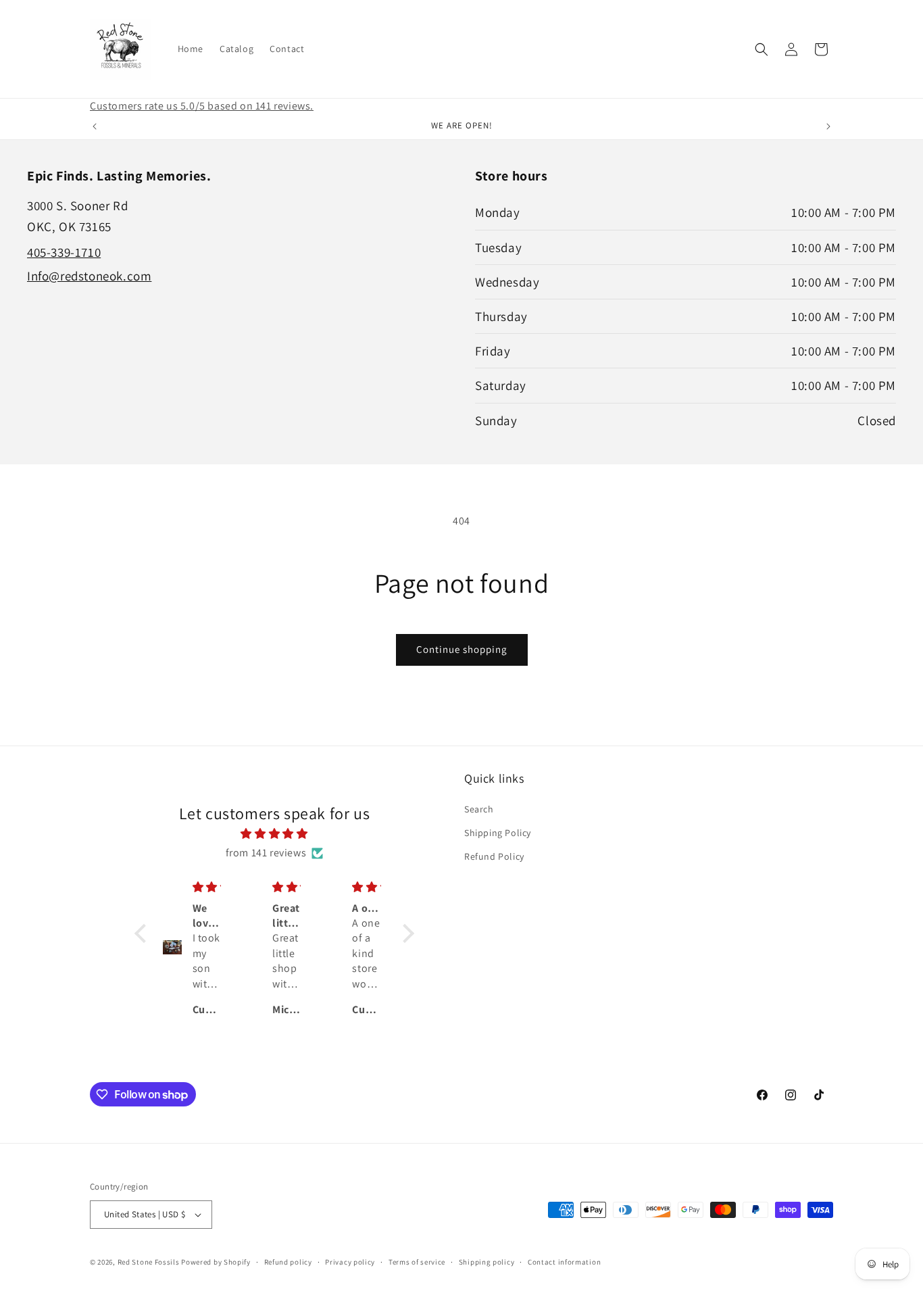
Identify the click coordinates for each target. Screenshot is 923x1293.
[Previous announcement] (94, 126)
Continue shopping (461, 649)
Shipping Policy (497, 833)
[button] (761, 49)
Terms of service (417, 1262)
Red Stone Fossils (150, 1262)
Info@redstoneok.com (89, 276)
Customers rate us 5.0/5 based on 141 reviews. (202, 106)
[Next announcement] (828, 126)
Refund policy (288, 1262)
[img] (274, 834)
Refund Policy (494, 856)
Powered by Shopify (216, 1262)
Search (479, 809)
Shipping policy (487, 1262)
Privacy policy (350, 1262)
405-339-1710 (64, 252)
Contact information (564, 1262)
